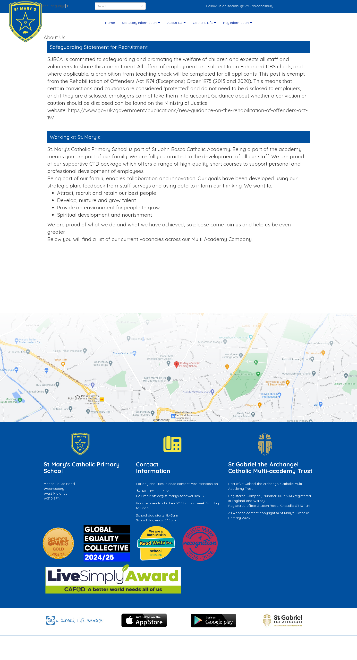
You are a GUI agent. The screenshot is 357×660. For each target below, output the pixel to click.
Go (141, 6)
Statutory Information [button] (140, 22)
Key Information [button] (236, 22)
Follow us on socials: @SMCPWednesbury (226, 6)
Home (110, 22)
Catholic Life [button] (203, 22)
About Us (54, 37)
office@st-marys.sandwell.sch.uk (178, 496)
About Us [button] (175, 22)
